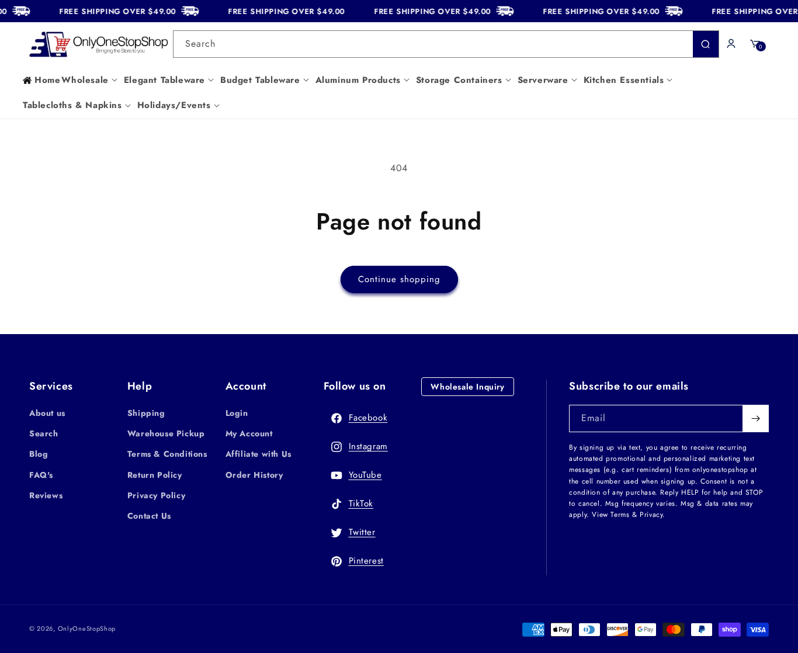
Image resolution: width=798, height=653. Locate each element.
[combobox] (446, 44)
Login (236, 413)
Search (43, 433)
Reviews (46, 495)
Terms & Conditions (167, 454)
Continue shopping (399, 279)
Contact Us (149, 516)
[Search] (706, 44)
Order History (254, 475)
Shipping (146, 413)
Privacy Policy (156, 495)
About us (47, 413)
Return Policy (154, 475)
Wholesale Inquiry (467, 387)
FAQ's (41, 475)
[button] (92, 80)
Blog (38, 454)
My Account (249, 433)
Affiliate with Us (258, 454)
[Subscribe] (755, 418)
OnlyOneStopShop (87, 628)
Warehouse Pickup (166, 433)
